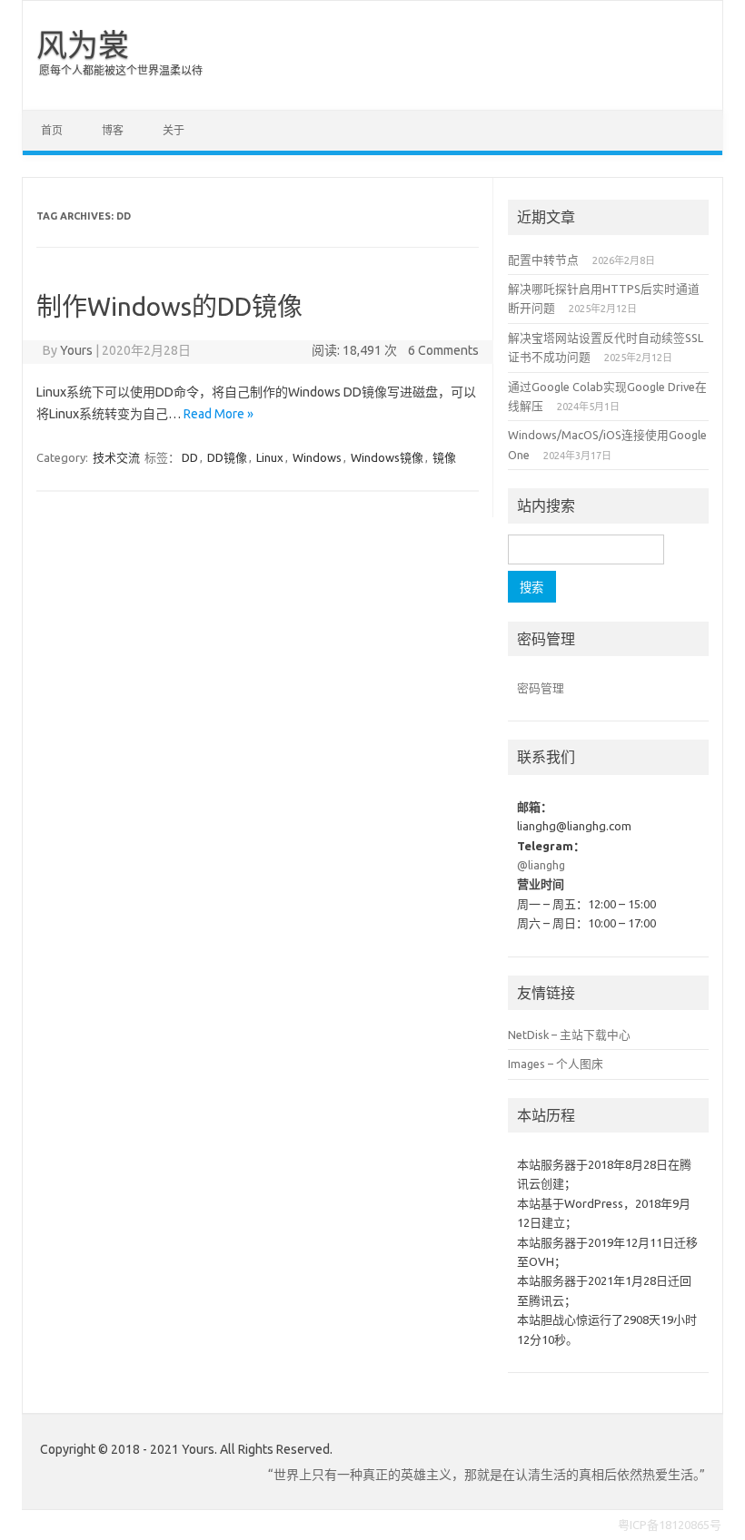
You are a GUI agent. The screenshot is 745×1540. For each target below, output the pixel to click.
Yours (76, 350)
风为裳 (82, 44)
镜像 (444, 457)
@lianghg (541, 864)
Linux (269, 457)
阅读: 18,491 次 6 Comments (395, 350)
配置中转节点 (543, 259)
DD (190, 457)
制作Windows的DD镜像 (169, 306)
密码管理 (540, 688)
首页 (52, 130)
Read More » (218, 414)
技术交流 (116, 457)
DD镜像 (227, 457)
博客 (113, 130)
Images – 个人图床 (555, 1063)
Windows (317, 457)
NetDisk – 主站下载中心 (569, 1034)
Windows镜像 (387, 457)
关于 (173, 130)
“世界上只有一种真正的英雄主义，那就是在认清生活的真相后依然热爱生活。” (486, 1474)
